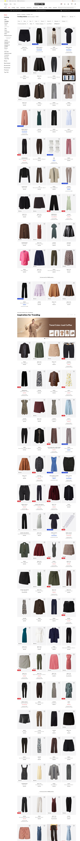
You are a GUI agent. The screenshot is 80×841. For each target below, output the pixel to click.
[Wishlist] (71, 4)
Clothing (23, 14)
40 (31, 14)
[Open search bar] (58, 7)
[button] (64, 17)
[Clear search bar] (75, 7)
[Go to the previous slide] (68, 315)
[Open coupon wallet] (61, 4)
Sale (25, 21)
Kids (15, 4)
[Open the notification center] (68, 4)
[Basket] (75, 4)
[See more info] (24, 51)
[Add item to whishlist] (29, 28)
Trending (28, 14)
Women (6, 4)
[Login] (65, 4)
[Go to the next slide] (75, 315)
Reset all (57, 23)
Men (11, 4)
